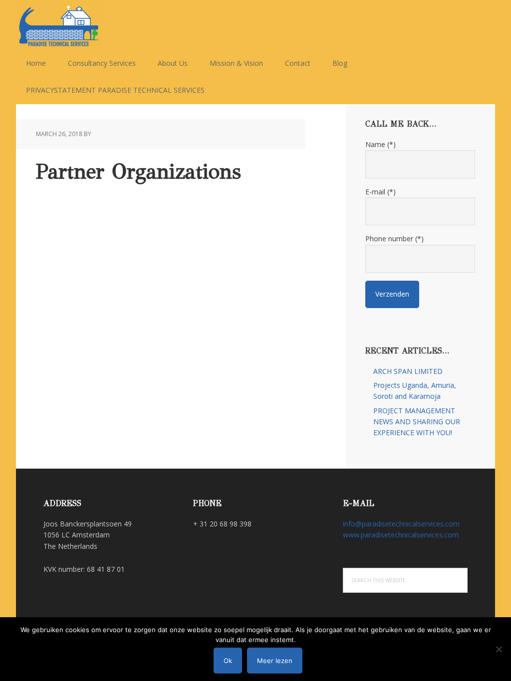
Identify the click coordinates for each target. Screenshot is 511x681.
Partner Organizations (138, 171)
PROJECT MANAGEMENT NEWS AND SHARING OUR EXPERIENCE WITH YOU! (416, 422)
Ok (228, 661)
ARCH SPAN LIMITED (408, 371)
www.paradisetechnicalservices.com (401, 534)
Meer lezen (274, 661)
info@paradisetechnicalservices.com (401, 523)
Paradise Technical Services (81, 25)
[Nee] (499, 649)
